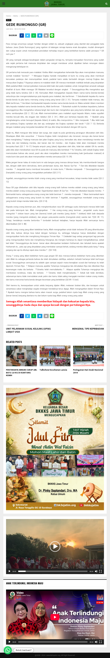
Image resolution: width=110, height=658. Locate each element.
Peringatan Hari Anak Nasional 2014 (88, 371)
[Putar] (9, 571)
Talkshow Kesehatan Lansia (53, 370)
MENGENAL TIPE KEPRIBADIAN (88, 329)
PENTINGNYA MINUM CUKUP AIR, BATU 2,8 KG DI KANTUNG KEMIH (21, 372)
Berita (9, 20)
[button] (55, 546)
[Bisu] (96, 571)
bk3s (11, 29)
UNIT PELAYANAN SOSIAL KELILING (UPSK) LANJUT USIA (28, 330)
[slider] (52, 571)
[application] (55, 546)
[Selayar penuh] (100, 571)
